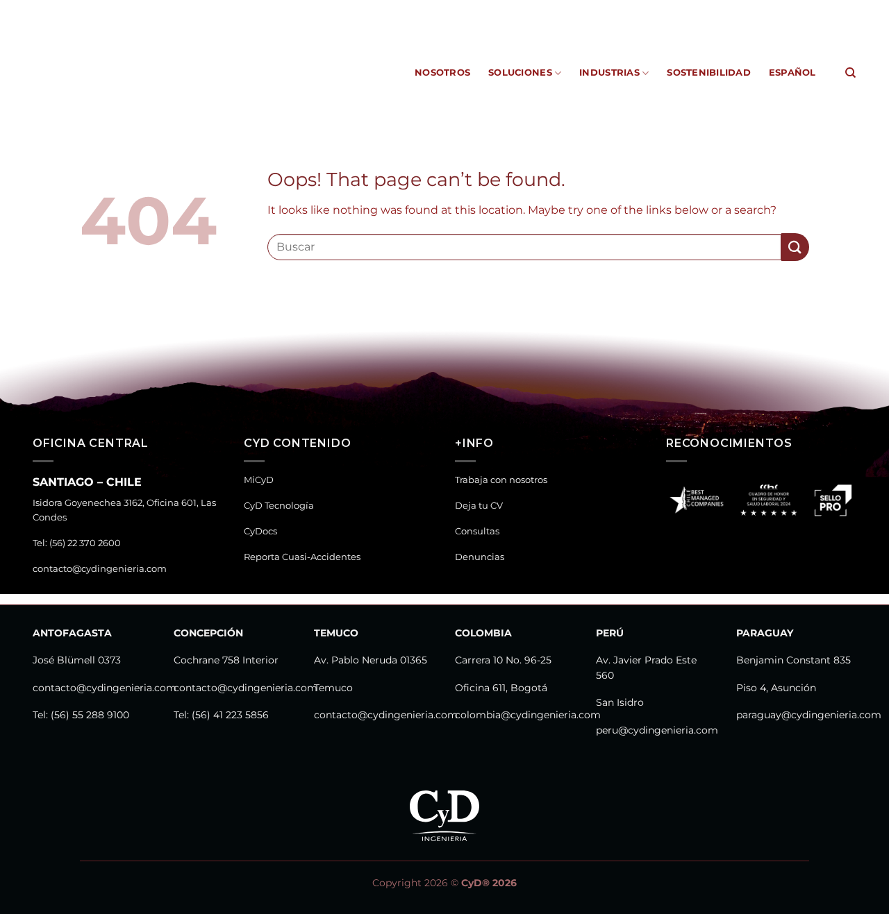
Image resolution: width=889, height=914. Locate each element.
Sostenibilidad (709, 72)
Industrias (609, 72)
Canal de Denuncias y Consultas (769, 10)
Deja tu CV (479, 505)
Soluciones (520, 72)
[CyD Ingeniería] (89, 73)
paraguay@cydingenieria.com (808, 714)
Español (792, 72)
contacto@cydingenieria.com (100, 569)
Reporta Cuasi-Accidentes (617, 10)
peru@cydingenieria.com (657, 730)
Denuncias (479, 557)
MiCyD (398, 10)
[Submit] (795, 246)
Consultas (477, 531)
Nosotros (442, 72)
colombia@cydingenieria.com (528, 714)
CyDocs (526, 10)
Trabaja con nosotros (501, 480)
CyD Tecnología (460, 10)
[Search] (850, 73)
